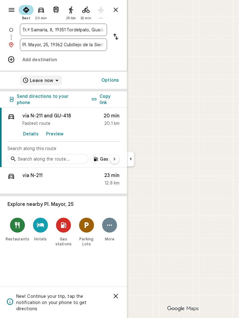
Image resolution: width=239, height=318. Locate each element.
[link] (63, 137)
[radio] (26, 12)
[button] (63, 180)
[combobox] (63, 30)
